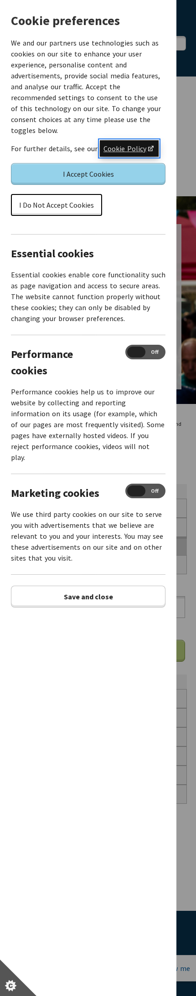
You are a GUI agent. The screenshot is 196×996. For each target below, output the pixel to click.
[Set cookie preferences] (18, 978)
